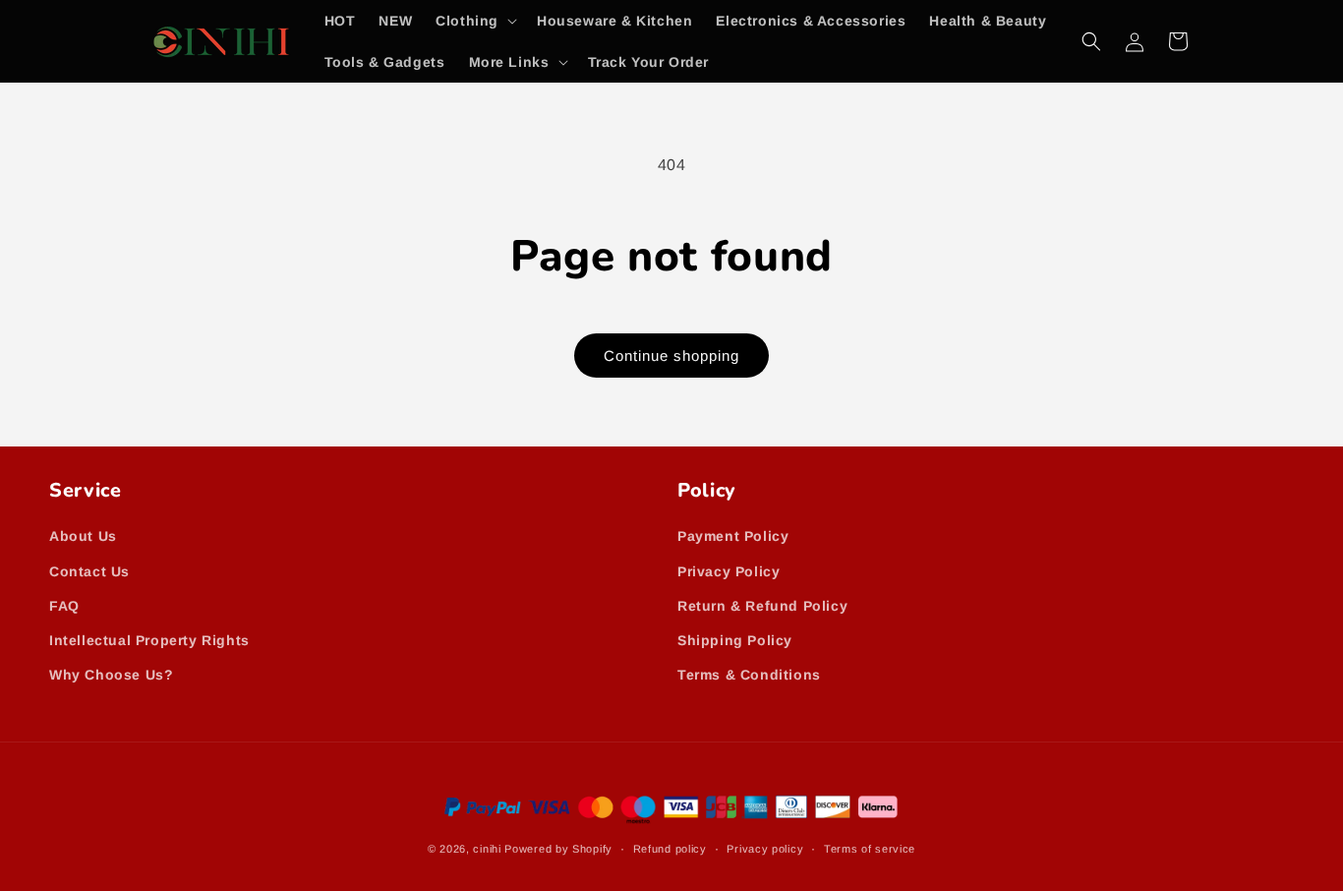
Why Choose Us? (111, 675)
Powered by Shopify (558, 849)
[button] (474, 20)
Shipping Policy (734, 640)
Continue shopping (671, 355)
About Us (83, 536)
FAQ (64, 606)
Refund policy (670, 849)
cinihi (486, 849)
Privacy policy (765, 849)
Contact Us (89, 571)
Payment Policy (732, 536)
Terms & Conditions (749, 675)
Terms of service (869, 849)
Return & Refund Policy (762, 606)
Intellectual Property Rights (149, 640)
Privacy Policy (728, 571)
